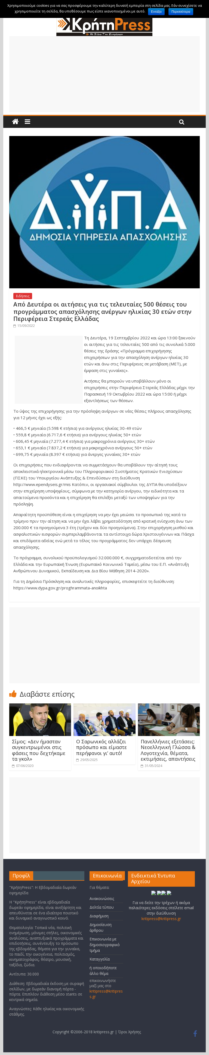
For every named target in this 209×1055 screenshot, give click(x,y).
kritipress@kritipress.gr (161, 918)
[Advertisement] (104, 74)
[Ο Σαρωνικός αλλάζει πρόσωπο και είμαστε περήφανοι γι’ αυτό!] (104, 707)
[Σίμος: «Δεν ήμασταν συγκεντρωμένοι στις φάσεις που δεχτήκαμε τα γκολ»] (40, 707)
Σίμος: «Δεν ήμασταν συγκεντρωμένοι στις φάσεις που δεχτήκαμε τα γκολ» (38, 750)
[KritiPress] (104, 19)
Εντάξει (156, 12)
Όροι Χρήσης (129, 1031)
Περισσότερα (180, 12)
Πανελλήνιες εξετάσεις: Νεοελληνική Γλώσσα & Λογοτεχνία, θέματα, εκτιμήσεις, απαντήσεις (168, 750)
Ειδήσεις (22, 296)
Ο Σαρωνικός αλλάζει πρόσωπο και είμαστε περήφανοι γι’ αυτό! (101, 747)
